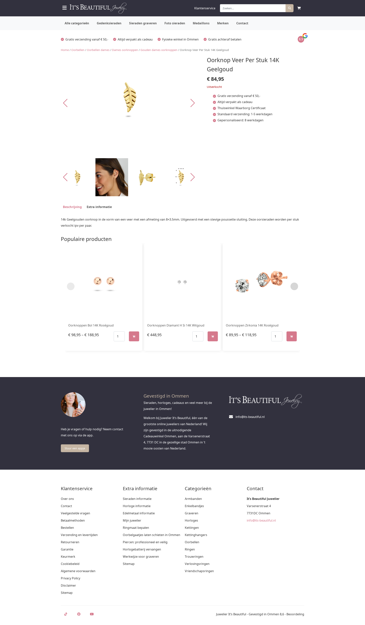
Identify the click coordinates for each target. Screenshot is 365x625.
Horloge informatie (137, 506)
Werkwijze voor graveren (141, 556)
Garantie (67, 549)
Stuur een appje (75, 448)
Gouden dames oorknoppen (158, 50)
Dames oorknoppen (125, 50)
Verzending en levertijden (79, 535)
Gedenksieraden (109, 23)
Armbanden (193, 499)
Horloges (191, 520)
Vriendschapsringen (199, 571)
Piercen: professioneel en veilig (145, 542)
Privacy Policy (70, 578)
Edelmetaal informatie (139, 513)
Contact (242, 23)
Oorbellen (77, 50)
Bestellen (67, 528)
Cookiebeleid (70, 564)
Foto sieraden (174, 23)
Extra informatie (99, 207)
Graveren (191, 513)
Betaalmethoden (73, 520)
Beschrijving (72, 207)
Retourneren (70, 542)
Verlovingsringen (197, 564)
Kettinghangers (196, 535)
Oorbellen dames (98, 50)
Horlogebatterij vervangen (142, 549)
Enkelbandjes (194, 506)
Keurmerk (68, 556)
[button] (192, 103)
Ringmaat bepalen (136, 528)
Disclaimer (68, 585)
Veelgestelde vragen (75, 513)
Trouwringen (194, 556)
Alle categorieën (77, 23)
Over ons (67, 499)
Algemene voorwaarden (78, 571)
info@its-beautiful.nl (261, 520)
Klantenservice (204, 8)
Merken (223, 23)
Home (65, 50)
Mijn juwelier (132, 520)
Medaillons (201, 23)
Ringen (190, 549)
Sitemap (67, 593)
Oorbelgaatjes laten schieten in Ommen (151, 535)
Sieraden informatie (137, 499)
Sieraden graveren (143, 23)
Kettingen (192, 528)
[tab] (72, 206)
